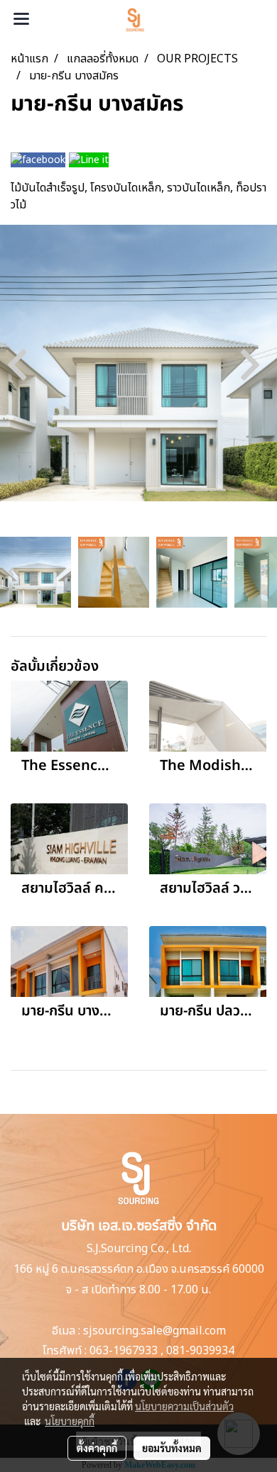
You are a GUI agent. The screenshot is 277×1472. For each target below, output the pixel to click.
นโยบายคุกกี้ (69, 1421)
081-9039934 (200, 1350)
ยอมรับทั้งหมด (172, 1448)
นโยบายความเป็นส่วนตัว (184, 1406)
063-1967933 (123, 1350)
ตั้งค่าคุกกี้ (97, 1448)
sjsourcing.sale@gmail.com (154, 1330)
